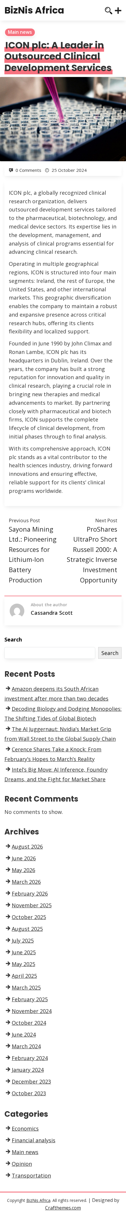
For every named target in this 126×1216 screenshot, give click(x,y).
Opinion (22, 1163)
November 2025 (32, 905)
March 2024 (26, 1046)
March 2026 (26, 881)
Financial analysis (33, 1140)
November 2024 (32, 1011)
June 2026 (24, 858)
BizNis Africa (34, 10)
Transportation (31, 1175)
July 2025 (23, 940)
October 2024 (29, 1022)
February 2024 (30, 1058)
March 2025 (26, 987)
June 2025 (24, 952)
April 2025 (24, 975)
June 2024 (24, 1034)
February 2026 (30, 893)
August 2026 (27, 846)
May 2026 (23, 870)
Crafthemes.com (63, 1208)
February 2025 (30, 999)
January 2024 (28, 1069)
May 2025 (23, 964)
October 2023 (29, 1093)
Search (13, 639)
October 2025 (29, 917)
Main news (20, 32)
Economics (25, 1128)
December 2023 (31, 1081)
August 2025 (27, 928)
